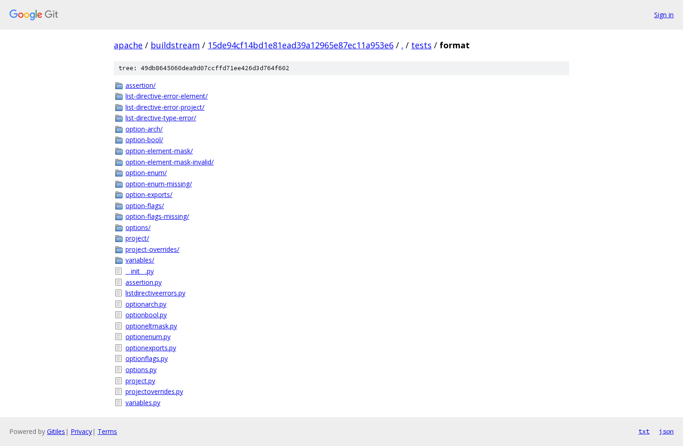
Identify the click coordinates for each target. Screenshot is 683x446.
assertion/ (140, 85)
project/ (137, 238)
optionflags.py (146, 358)
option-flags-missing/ (157, 216)
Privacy (81, 431)
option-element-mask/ (159, 150)
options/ (138, 227)
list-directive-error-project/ (164, 107)
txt (644, 431)
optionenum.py (148, 336)
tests (421, 45)
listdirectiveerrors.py (155, 293)
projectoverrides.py (154, 391)
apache (128, 45)
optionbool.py (146, 314)
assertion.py (143, 282)
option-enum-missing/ (158, 183)
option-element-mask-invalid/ (169, 161)
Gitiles (56, 431)
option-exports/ (148, 194)
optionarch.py (145, 304)
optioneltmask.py (151, 325)
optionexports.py (150, 347)
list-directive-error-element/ (166, 96)
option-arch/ (144, 129)
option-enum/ (146, 172)
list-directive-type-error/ (160, 117)
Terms (107, 431)
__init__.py (139, 271)
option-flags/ (144, 205)
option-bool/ (144, 139)
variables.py (142, 402)
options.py (141, 369)
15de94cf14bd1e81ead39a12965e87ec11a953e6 (301, 45)
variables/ (139, 260)
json (666, 431)
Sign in (664, 14)
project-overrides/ (152, 249)
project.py (140, 380)
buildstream (175, 45)
